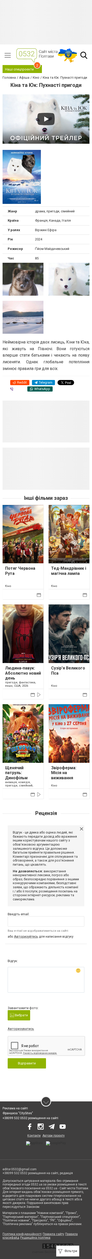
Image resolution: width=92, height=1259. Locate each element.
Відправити (27, 1063)
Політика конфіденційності (22, 1234)
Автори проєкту (53, 1135)
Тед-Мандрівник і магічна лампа (68, 571)
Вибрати (21, 1015)
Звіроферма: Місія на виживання (63, 772)
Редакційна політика (35, 1237)
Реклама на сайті (15, 1108)
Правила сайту (53, 1234)
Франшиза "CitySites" (18, 1113)
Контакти (34, 1135)
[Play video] (46, 119)
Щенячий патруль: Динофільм (16, 772)
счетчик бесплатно (46, 1252)
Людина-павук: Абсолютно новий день (23, 673)
